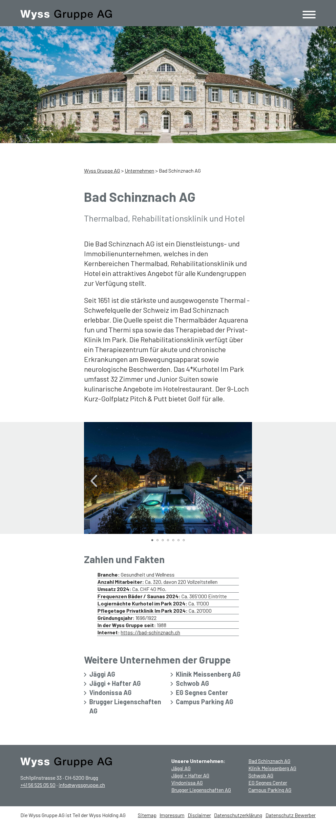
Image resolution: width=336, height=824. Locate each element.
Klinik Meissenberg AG (208, 674)
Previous (94, 478)
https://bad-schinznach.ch (150, 632)
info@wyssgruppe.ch (82, 785)
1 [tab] (153, 541)
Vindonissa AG (110, 692)
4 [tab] (169, 541)
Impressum (171, 815)
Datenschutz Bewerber (290, 815)
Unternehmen (139, 170)
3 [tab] (163, 541)
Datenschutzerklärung (238, 815)
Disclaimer (199, 815)
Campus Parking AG (204, 702)
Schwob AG (192, 683)
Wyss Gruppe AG (102, 170)
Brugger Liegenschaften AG (125, 706)
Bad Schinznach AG (269, 761)
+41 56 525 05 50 (37, 785)
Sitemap (147, 815)
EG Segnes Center (202, 692)
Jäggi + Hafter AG (115, 683)
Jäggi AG (102, 674)
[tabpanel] (168, 478)
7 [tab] (184, 541)
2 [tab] (158, 541)
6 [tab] (179, 541)
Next (242, 478)
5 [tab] (174, 541)
